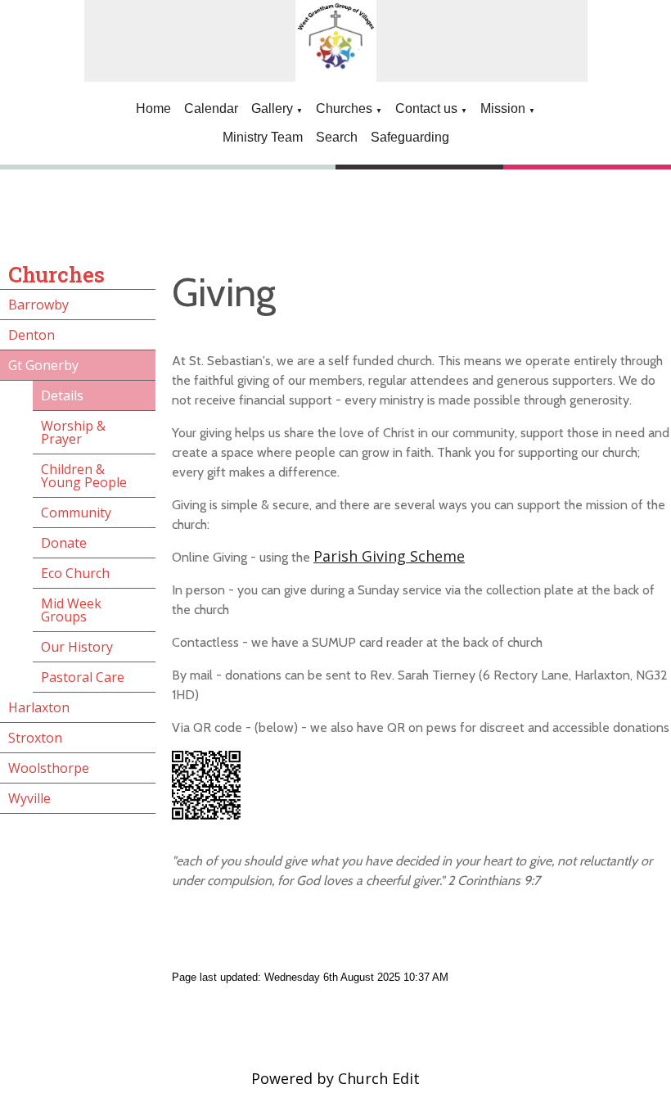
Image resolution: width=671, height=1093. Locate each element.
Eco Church (75, 573)
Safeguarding (410, 137)
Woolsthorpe (48, 768)
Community (76, 513)
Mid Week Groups (71, 610)
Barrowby (38, 305)
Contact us (426, 108)
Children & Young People (84, 475)
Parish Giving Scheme (389, 556)
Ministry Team (263, 137)
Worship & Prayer (73, 432)
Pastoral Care (82, 677)
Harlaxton (39, 707)
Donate (64, 543)
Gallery (272, 108)
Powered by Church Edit (335, 1078)
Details (62, 395)
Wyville (29, 798)
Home (153, 108)
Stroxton (35, 738)
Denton (31, 335)
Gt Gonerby (43, 365)
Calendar (211, 108)
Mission (502, 108)
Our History (77, 647)
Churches (344, 108)
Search (337, 137)
